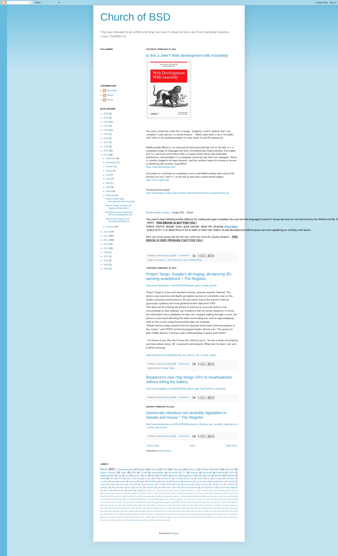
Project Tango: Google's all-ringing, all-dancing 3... (119, 206)
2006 (106, 260)
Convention (201, 493)
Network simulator (169, 499)
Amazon (132, 481)
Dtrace (220, 493)
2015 (106, 150)
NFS (157, 499)
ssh (145, 475)
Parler (145, 502)
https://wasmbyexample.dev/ (161, 167)
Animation (234, 490)
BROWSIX (152, 481)
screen (157, 517)
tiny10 (229, 517)
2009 (106, 248)
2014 (106, 155)
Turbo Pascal (203, 505)
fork (233, 511)
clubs (114, 511)
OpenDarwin (215, 499)
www (149, 520)
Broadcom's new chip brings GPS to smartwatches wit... (119, 213)
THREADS (125, 505)
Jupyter (225, 496)
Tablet (135, 505)
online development (189, 487)
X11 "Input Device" (146, 508)
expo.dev (138, 487)
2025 (106, 118)
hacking (194, 472)
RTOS (200, 502)
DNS (153, 475)
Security (177, 469)
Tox (181, 505)
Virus (119, 508)
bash (142, 469)
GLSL (135, 496)
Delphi (211, 493)
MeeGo (221, 481)
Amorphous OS (191, 490)
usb (115, 520)
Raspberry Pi (188, 475)
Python (187, 484)
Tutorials (215, 505)
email (203, 511)
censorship (233, 508)
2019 (106, 134)
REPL (178, 502)
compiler (104, 487)
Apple (142, 481)
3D (144, 490)
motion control (171, 487)
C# (147, 493)
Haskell (167, 496)
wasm (185, 260)
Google (165, 368)
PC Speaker (125, 502)
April (108, 187)
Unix (208, 475)
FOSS (231, 472)
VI (104, 508)
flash (227, 511)
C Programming (124, 469)
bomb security (211, 508)
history (191, 469)
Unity (236, 505)
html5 (103, 478)
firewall (219, 511)
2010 (106, 244)
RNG (185, 502)
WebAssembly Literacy (158, 212)
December (111, 158)
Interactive (188, 481)
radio (123, 517)
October (110, 166)
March (109, 191)
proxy (116, 517)
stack (186, 517)
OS (165, 469)
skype (130, 490)
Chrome (169, 493)
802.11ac (153, 490)
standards (196, 517)
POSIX (169, 484)
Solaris (105, 505)
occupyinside (157, 514)
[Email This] (199, 255)
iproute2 (116, 514)
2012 (106, 236)
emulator (104, 481)
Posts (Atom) (165, 451)
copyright (131, 511)
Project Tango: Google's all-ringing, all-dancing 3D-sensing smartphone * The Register (189, 276)
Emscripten (173, 260)
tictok (222, 517)
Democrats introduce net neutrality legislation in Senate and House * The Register (186, 415)
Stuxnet (115, 505)
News (102, 484)
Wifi (213, 484)
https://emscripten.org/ (157, 180)
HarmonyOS (166, 478)
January (110, 226)
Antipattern (119, 493)
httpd (113, 481)
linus (124, 514)
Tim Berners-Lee (162, 505)
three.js (214, 517)
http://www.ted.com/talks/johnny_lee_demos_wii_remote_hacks (181, 355)
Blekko (130, 493)
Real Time (210, 502)
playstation (214, 514)
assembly (158, 260)
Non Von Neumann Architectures (193, 499)
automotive (167, 508)
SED (200, 475)
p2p (119, 475)
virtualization (158, 472)
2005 (106, 264)
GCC (121, 496)
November (111, 162)
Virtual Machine (210, 469)
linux (103, 469)
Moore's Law (146, 499)
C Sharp (139, 493)
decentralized (155, 511)
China (138, 478)
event (211, 511)
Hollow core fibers (180, 496)
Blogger (175, 533)
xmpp (156, 520)
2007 (106, 256)
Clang (177, 493)
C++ (165, 260)
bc (185, 508)
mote (147, 514)
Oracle (114, 502)
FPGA (113, 496)
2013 (106, 232)
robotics (120, 490)
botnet (223, 508)
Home (192, 446)
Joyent (215, 496)
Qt (195, 484)
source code (176, 517)
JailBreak (210, 481)
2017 (106, 142)
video (122, 520)
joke (180, 260)
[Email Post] (193, 255)
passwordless (201, 514)
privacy (211, 487)
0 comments (183, 255)
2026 (106, 113)
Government (146, 496)
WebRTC (127, 508)
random (122, 481)
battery (178, 508)
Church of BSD (135, 17)
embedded (230, 478)
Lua (127, 499)
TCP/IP (143, 472)
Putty (170, 502)
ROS (192, 502)
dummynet (194, 511)
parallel (179, 514)
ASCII (119, 478)
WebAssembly (195, 260)
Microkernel (188, 478)
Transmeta (190, 505)
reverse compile (145, 517)
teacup (110, 99)
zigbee (164, 520)
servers (136, 475)
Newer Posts (153, 446)
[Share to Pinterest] (213, 255)
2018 (106, 138)
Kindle (111, 499)
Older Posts (231, 446)
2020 (106, 130)
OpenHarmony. (148, 484)
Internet (229, 469)
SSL (236, 502)
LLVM (177, 478)
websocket (139, 520)
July (108, 175)
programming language (228, 487)
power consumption (230, 514)
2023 (106, 122)
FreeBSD (163, 475)
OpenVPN (104, 502)
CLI (152, 493)
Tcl (151, 505)
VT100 (110, 508)
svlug (205, 517)
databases (142, 511)
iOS (108, 514)
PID (160, 484)
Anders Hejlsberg (219, 490)
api (158, 508)
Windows (230, 475)
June (108, 179)
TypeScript (226, 505)
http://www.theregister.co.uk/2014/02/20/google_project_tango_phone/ (181, 285)
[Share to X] (206, 255)
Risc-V (219, 502)
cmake (121, 511)
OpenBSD (133, 484)
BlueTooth (164, 481)
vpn (138, 490)
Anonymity (107, 493)
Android (157, 368)
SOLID (228, 502)
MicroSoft (172, 472)
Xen (208, 478)
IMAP (193, 496)
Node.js (112, 484)
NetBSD (231, 481)
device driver (181, 511)
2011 (106, 240)
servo (165, 517)
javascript (207, 472)
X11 (221, 484)
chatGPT (230, 484)
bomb (200, 508)
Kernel (103, 499)
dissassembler (117, 487)
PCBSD (136, 502)
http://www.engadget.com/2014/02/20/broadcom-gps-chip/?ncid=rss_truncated (185, 388)
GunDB (157, 496)
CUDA (159, 493)
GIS (127, 496)
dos (129, 487)
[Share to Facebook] (209, 255)
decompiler (168, 511)
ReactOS (204, 484)
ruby (127, 475)
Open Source (107, 472)
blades (192, 508)
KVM (233, 496)
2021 (106, 126)
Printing (162, 502)
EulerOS (103, 496)
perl (202, 487)
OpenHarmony (229, 499)
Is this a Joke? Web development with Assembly (187, 55)
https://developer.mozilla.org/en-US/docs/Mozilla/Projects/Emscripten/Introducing (187, 193)
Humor (175, 475)
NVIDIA (200, 478)
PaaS (178, 484)
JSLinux (199, 481)
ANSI (111, 478)
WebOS (218, 475)
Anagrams (205, 490)
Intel (207, 496)
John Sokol (162, 255)
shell (123, 472)
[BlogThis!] (203, 255)
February (110, 195)
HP (155, 478)
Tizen (174, 505)
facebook (150, 487)
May (108, 183)
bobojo (110, 95)
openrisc (169, 514)
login (131, 514)
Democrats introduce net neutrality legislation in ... (119, 220)
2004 (106, 268)
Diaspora (176, 481)
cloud (154, 469)
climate (106, 511)
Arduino (129, 478)
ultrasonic (107, 520)
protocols (106, 517)
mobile (139, 514)
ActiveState (164, 490)
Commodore (188, 493)
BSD (134, 472)
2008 (106, 252)
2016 (106, 146)
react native (108, 490)
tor (237, 517)
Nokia (122, 484)
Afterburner (177, 490)
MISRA (135, 499)
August (109, 171)
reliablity (132, 517)
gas (101, 514)
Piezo (153, 502)
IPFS (201, 496)
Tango (171, 368)
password (189, 514)
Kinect (120, 499)
